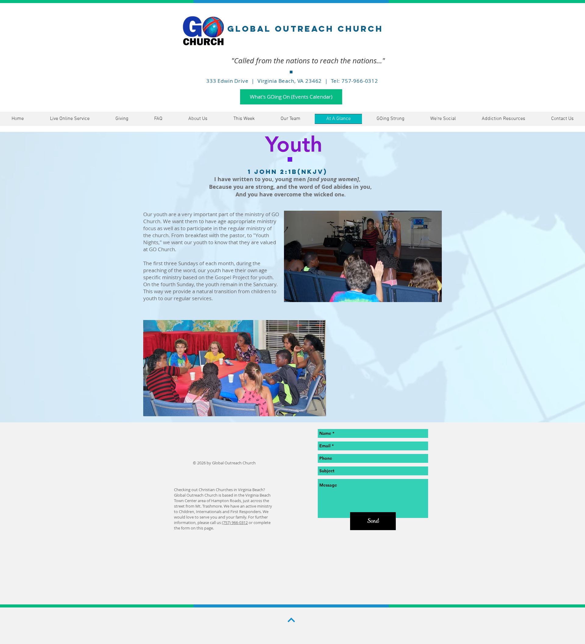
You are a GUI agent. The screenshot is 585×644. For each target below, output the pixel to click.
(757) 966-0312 (235, 522)
